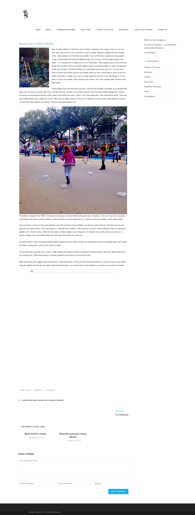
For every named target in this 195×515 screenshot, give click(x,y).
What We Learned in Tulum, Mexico (73, 435)
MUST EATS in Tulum (35, 434)
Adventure (38, 390)
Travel (146, 91)
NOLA (47, 400)
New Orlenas (38, 400)
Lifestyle (147, 77)
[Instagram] (173, 3)
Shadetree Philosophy (152, 87)
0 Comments (50, 390)
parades (60, 400)
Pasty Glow (148, 82)
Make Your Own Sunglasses (155, 40)
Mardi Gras (27, 400)
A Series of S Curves (152, 67)
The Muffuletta (149, 53)
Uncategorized (149, 96)
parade (53, 400)
